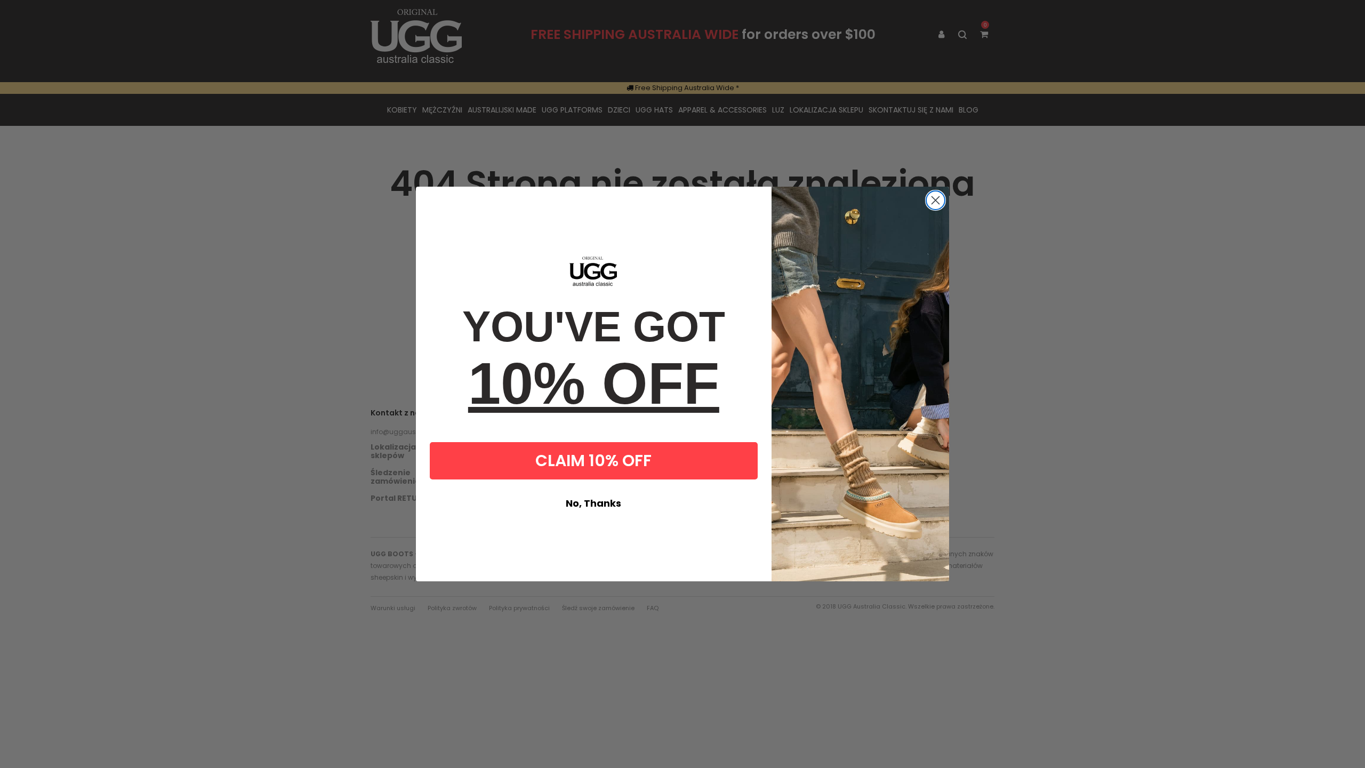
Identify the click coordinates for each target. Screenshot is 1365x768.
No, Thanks (593, 503)
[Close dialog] (935, 200)
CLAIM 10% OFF (593, 460)
